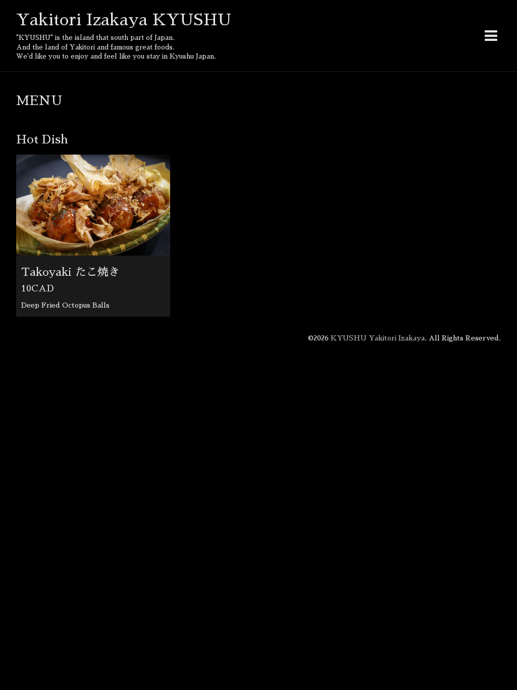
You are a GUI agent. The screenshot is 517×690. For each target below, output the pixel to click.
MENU (39, 100)
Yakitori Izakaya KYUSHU (123, 20)
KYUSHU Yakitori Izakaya (378, 337)
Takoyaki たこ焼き (70, 272)
